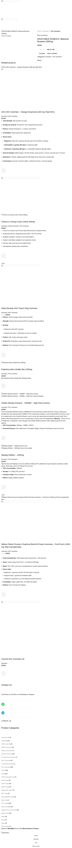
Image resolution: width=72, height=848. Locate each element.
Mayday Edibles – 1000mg (12, 455)
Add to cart (51, 49)
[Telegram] (2, 712)
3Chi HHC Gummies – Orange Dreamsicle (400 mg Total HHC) (28, 112)
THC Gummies (55, 31)
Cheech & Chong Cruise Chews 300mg (18, 222)
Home (39, 31)
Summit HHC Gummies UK (12, 659)
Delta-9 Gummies (13, 226)
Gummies (46, 31)
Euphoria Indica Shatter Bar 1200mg (16, 369)
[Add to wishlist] (3, 166)
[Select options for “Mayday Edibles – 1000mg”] (3, 487)
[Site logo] (9, 20)
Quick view (3, 175)
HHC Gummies (12, 116)
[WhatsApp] (2, 704)
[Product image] (20, 87)
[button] (3, 170)
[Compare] (3, 108)
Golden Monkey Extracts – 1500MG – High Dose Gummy (25, 403)
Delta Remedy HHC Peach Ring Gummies (19, 308)
